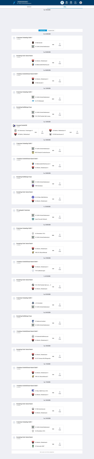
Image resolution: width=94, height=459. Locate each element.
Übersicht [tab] (29, 7)
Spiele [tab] (65, 7)
